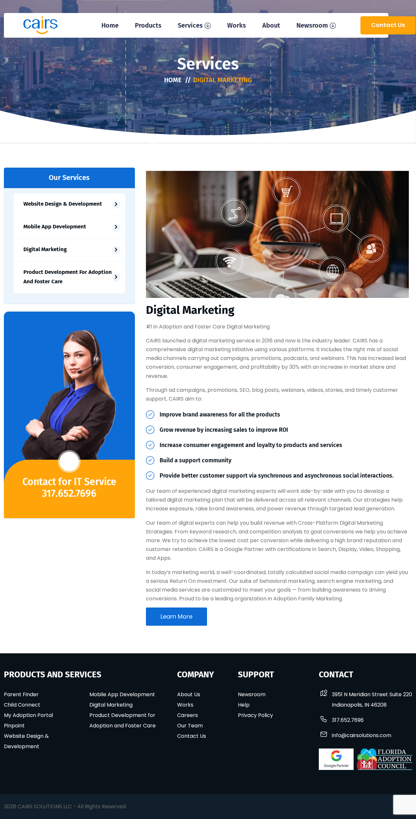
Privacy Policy (255, 715)
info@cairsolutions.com (361, 735)
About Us (188, 694)
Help (244, 705)
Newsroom (312, 25)
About (271, 25)
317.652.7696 (69, 493)
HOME (173, 80)
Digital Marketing (45, 249)
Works (236, 25)
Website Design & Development (62, 203)
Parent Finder (21, 694)
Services (190, 25)
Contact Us (388, 25)
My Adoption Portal (28, 715)
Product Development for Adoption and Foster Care (67, 277)
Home (110, 25)
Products (148, 25)
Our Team (190, 725)
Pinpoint (14, 725)
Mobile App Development (54, 226)
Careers (187, 715)
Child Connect (22, 705)
